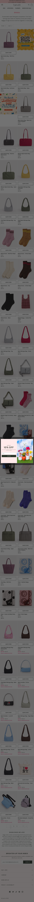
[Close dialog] (32, 440)
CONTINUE (9, 456)
